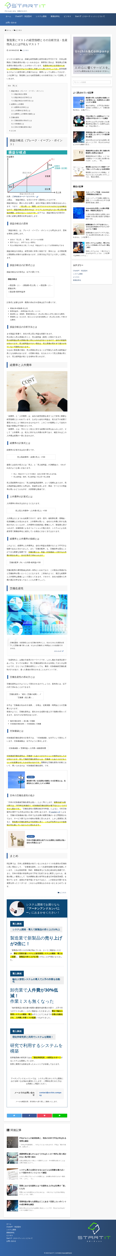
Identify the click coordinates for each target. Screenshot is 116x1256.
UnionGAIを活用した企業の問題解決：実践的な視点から (97, 209)
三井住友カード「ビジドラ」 (24, 196)
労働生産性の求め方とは (21, 120)
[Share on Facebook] (29, 1115)
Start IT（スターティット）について (19, 1238)
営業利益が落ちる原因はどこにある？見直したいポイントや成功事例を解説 (98, 134)
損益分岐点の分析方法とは (22, 101)
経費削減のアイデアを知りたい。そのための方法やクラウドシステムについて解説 (98, 226)
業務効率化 (77, 280)
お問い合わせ (11, 1241)
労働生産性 (14, 117)
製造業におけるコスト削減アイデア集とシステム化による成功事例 (98, 168)
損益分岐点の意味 (19, 94)
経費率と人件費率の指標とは (23, 114)
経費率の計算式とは (20, 107)
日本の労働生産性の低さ (21, 127)
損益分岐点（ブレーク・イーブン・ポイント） (26, 91)
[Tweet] (14, 1115)
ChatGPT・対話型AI (80, 271)
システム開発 (78, 274)
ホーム (9, 30)
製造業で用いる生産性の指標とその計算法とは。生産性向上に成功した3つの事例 (98, 100)
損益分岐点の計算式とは (21, 97)
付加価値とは (17, 124)
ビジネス (19, 30)
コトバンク (57, 651)
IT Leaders (53, 812)
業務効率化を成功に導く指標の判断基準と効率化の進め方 (98, 152)
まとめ (12, 131)
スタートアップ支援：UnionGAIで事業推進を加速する (97, 193)
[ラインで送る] (59, 1115)
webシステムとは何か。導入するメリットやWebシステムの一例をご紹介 (98, 245)
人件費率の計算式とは (20, 110)
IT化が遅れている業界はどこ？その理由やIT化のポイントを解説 (97, 117)
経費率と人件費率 (16, 104)
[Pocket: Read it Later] (44, 1115)
